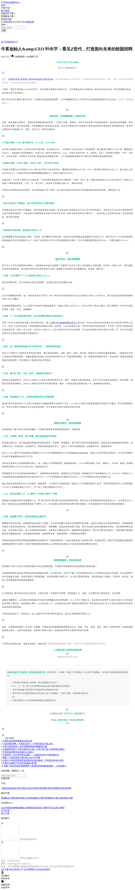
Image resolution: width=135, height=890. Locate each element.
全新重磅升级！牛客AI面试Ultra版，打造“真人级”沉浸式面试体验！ (34, 749)
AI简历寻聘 (32, 788)
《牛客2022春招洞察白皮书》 (63, 323)
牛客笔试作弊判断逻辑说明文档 (17, 741)
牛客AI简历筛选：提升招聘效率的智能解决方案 (25, 746)
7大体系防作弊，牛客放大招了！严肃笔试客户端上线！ (28, 744)
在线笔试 (12, 788)
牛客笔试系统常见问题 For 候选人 (18, 752)
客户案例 (5, 11)
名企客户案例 (58, 808)
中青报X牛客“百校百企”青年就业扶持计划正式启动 (30, 79)
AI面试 (4, 788)
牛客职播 (67, 788)
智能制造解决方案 (22, 798)
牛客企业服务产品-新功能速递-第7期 (20, 763)
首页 (3, 5)
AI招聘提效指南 (31, 808)
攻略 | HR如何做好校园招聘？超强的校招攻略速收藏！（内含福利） (35, 766)
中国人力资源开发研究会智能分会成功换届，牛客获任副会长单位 (33, 760)
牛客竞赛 (50, 788)
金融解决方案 (37, 798)
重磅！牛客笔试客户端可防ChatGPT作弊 (21, 757)
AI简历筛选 (21, 788)
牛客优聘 (41, 788)
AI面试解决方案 (65, 798)
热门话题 (5, 42)
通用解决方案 (7, 798)
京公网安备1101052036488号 (37, 869)
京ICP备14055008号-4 (11, 869)
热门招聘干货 (45, 808)
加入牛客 (5, 813)
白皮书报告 (6, 808)
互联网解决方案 (50, 798)
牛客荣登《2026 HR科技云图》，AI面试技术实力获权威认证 (31, 755)
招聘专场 (58, 788)
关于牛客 (5, 810)
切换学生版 (6, 19)
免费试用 (29, 22)
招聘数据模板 (18, 808)
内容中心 (13, 42)
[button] (67, 8)
